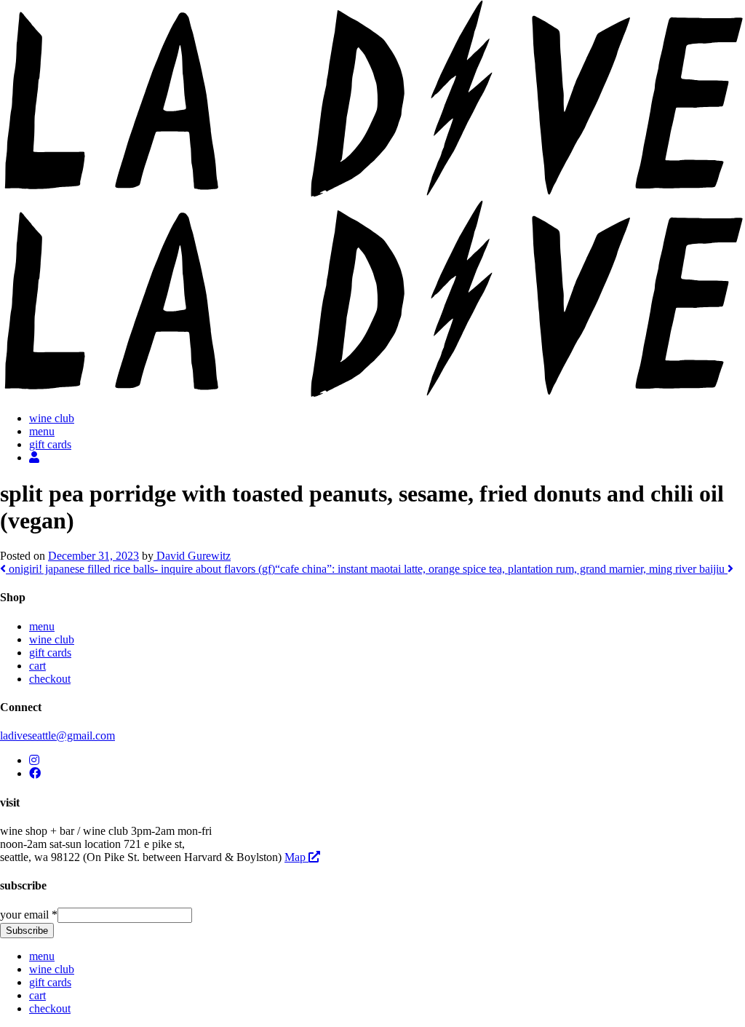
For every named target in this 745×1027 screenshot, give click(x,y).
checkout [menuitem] (50, 1008)
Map (296, 857)
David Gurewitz (192, 556)
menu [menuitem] (42, 956)
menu (42, 431)
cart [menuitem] (37, 995)
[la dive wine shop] (372, 193)
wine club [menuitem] (51, 969)
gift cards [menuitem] (50, 982)
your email (28, 914)
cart (37, 665)
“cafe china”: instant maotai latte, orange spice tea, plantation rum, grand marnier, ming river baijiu (501, 569)
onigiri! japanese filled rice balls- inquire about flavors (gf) (140, 569)
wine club (51, 418)
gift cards (50, 444)
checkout (50, 679)
